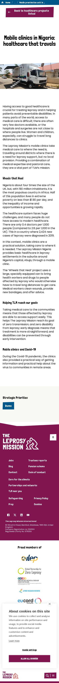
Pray (11, 504)
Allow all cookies (29, 658)
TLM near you (15, 491)
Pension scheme (36, 466)
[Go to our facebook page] (8, 514)
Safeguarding (16, 498)
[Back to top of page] (53, 437)
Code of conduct (37, 472)
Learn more (14, 641)
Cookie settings (29, 650)
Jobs (11, 460)
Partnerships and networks (23, 485)
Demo (8, 405)
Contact (13, 472)
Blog (11, 466)
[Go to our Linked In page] (21, 514)
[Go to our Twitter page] (15, 514)
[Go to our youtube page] (28, 514)
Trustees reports (37, 460)
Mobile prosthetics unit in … (32, 2)
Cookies (38, 504)
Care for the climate (19, 479)
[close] (49, 604)
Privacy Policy (41, 498)
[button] (53, 675)
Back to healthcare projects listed (31, 12)
